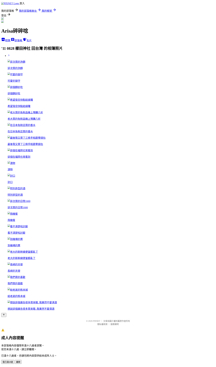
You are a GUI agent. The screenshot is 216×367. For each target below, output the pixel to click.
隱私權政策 (102, 324)
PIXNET (96, 321)
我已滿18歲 (8, 362)
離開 (18, 362)
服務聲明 (115, 324)
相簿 (8, 40)
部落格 (19, 40)
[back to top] (3, 315)
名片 (29, 40)
